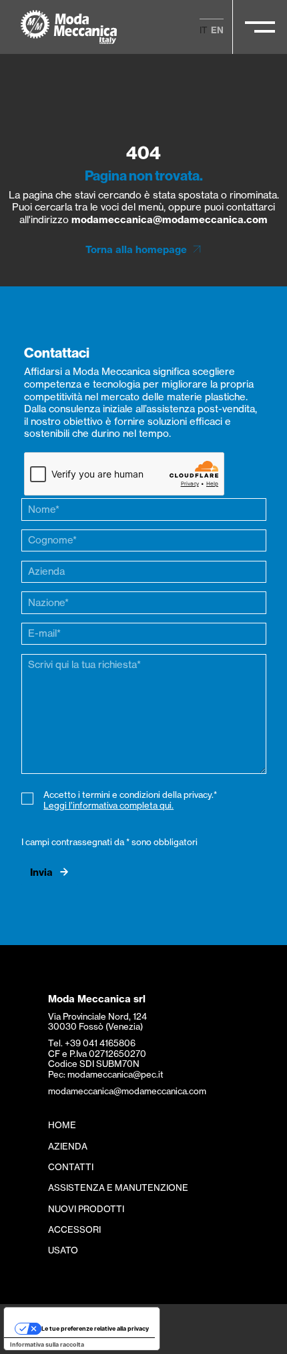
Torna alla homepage (136, 250)
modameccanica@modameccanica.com (169, 219)
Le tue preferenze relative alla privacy (95, 1328)
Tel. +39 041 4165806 (91, 1043)
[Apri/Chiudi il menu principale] (260, 27)
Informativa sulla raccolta (47, 1344)
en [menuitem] (217, 30)
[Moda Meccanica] (69, 27)
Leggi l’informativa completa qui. (108, 805)
